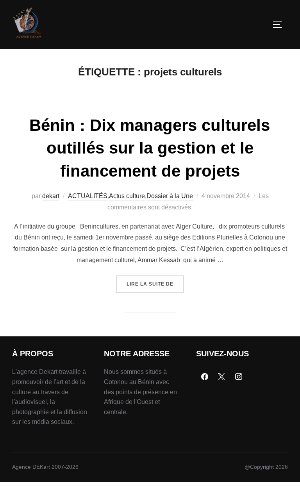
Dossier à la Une (169, 196)
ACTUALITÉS (87, 196)
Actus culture (127, 196)
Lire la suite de (155, 281)
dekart (50, 196)
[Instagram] (238, 377)
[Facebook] (204, 377)
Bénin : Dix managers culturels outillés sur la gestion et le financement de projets (149, 148)
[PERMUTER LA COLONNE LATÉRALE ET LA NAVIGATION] (280, 24)
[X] (221, 377)
